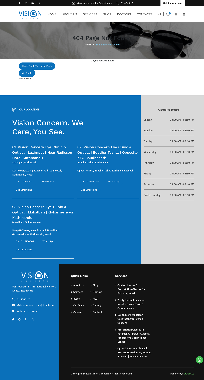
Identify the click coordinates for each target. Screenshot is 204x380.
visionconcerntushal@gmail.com (94, 3)
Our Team (78, 305)
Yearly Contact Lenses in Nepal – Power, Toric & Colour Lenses (131, 304)
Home (88, 44)
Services (78, 292)
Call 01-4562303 (90, 181)
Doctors (97, 292)
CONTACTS (144, 14)
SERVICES (90, 14)
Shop (95, 285)
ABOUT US (69, 14)
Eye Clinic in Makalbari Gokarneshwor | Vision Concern (130, 319)
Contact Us (99, 312)
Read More (27, 290)
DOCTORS (124, 14)
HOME (51, 14)
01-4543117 (127, 3)
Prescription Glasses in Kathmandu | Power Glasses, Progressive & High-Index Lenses (133, 335)
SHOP (107, 14)
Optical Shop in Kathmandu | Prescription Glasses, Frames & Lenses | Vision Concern (134, 352)
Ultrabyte (188, 373)
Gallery (97, 305)
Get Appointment (173, 3)
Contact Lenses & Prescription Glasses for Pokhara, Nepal (131, 289)
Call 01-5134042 (25, 241)
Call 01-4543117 (25, 181)
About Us (78, 285)
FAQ (95, 298)
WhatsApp (48, 181)
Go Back (27, 73)
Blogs (76, 298)
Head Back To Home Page (37, 66)
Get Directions (24, 189)
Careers (77, 312)
